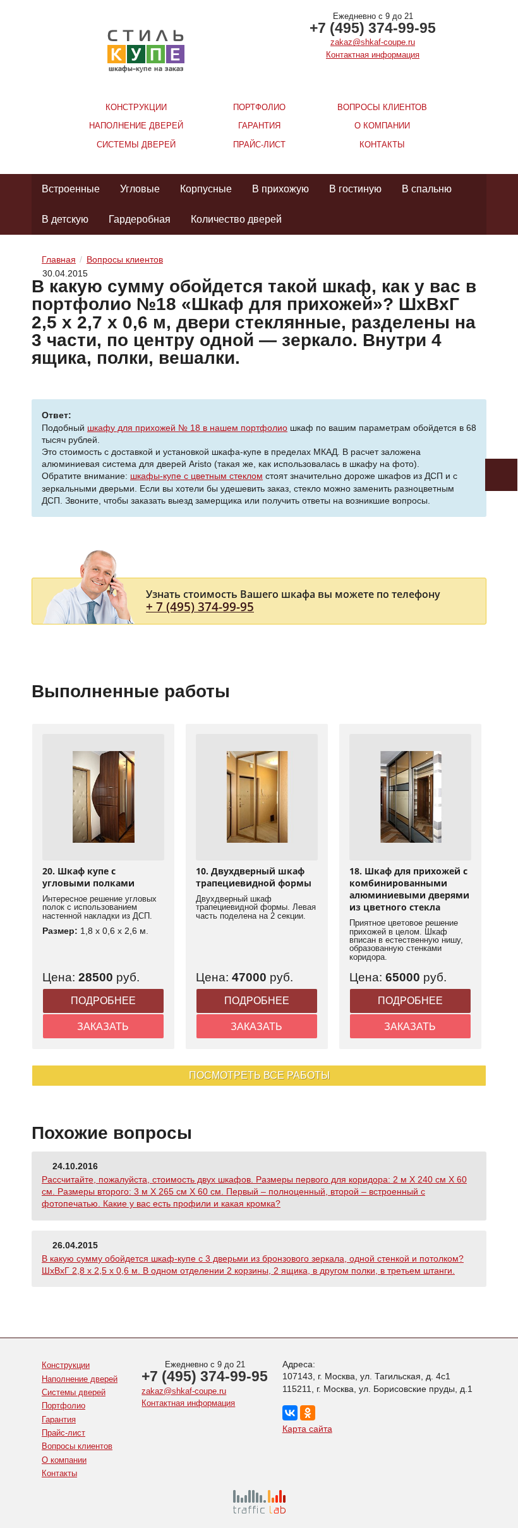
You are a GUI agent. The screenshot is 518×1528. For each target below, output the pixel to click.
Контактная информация (372, 54)
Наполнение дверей (136, 125)
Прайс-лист (259, 144)
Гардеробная (140, 219)
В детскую (65, 219)
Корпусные (206, 188)
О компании (382, 125)
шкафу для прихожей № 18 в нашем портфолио (187, 428)
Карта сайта (307, 1429)
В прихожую (280, 188)
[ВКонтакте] (290, 1412)
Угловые (140, 188)
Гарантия (259, 125)
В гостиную (355, 188)
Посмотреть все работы (259, 1075)
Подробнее (103, 1000)
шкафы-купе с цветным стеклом (196, 476)
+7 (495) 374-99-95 (373, 28)
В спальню (427, 188)
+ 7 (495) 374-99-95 (200, 606)
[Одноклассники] (307, 1412)
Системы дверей (136, 144)
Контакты (382, 144)
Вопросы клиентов (382, 107)
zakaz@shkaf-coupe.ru (372, 42)
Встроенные (71, 188)
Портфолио (259, 107)
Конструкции (136, 107)
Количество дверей (236, 219)
